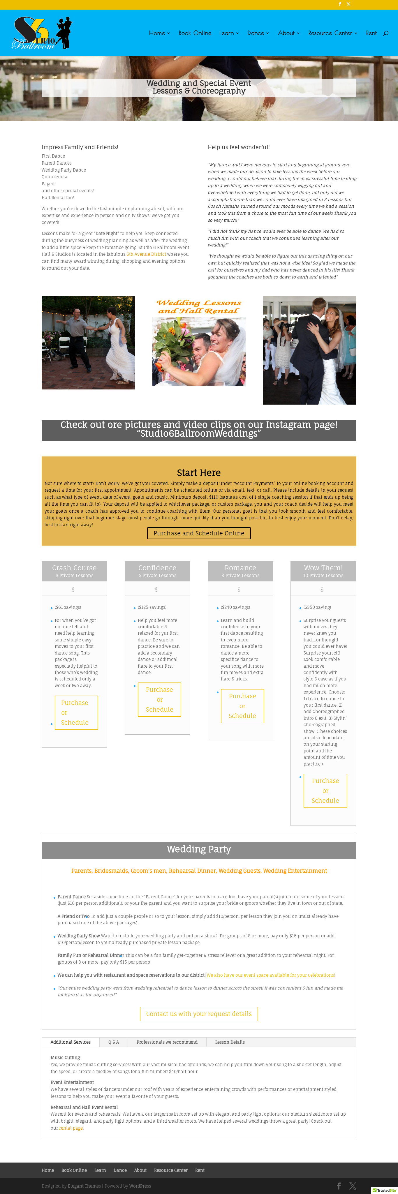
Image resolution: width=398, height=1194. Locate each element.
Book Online (195, 33)
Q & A (113, 1042)
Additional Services (71, 1042)
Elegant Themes (84, 1186)
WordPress (140, 1186)
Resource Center (331, 33)
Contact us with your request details (199, 1013)
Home (157, 33)
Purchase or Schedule (75, 712)
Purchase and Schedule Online (199, 533)
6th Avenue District (146, 254)
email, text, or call (251, 490)
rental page (71, 1128)
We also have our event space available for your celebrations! (271, 975)
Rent (371, 33)
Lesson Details (230, 1042)
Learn (226, 33)
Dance (256, 33)
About (286, 33)
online (210, 490)
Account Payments (254, 483)
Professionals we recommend (167, 1042)
